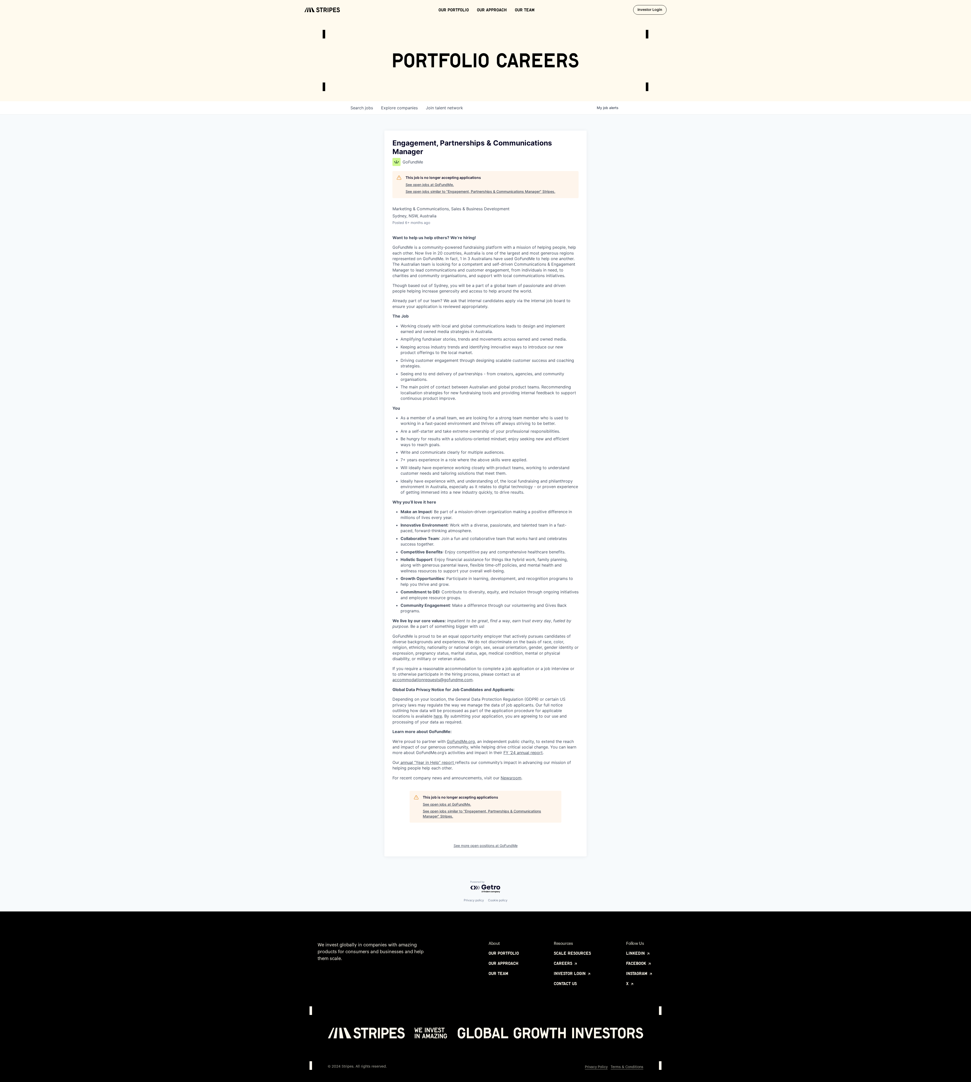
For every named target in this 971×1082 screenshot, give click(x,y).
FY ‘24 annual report (523, 752)
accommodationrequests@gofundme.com (432, 679)
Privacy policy (474, 900)
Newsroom (511, 777)
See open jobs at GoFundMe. (430, 184)
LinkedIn (636, 953)
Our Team (525, 9)
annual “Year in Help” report (427, 762)
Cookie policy (497, 900)
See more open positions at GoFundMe (486, 845)
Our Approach (492, 9)
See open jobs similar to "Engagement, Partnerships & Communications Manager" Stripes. (480, 191)
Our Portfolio (453, 9)
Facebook (636, 963)
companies (399, 107)
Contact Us (565, 983)
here (438, 716)
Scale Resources (572, 953)
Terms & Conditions (627, 1067)
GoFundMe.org (461, 741)
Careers (563, 963)
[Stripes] (322, 9)
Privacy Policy (596, 1067)
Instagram (637, 973)
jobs (361, 107)
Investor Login (652, 10)
